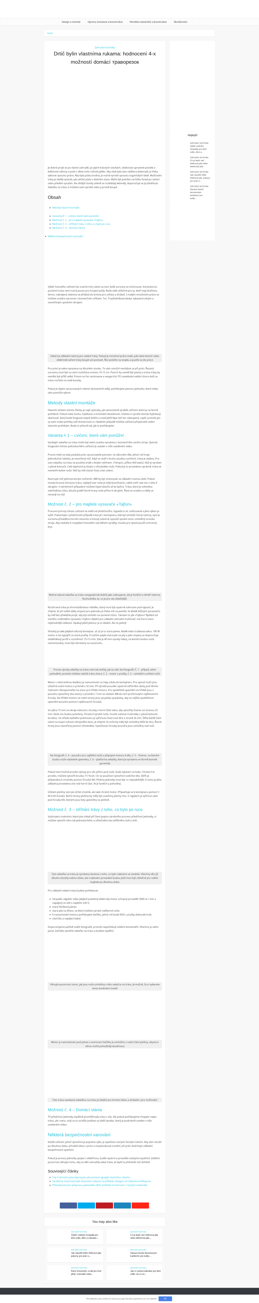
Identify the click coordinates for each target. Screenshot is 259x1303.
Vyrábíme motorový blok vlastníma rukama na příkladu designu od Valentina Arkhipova (101, 1181)
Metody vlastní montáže (65, 207)
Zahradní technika (105, 47)
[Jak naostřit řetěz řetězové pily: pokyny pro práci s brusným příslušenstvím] (181, 176)
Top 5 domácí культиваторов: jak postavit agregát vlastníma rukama (91, 1177)
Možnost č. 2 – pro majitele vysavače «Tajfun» (77, 220)
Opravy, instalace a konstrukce (105, 21)
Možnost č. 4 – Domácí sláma (68, 228)
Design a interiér (71, 21)
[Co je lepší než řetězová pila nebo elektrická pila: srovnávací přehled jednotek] (181, 162)
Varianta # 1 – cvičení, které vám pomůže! (75, 216)
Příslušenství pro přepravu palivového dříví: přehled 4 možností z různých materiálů (99, 1185)
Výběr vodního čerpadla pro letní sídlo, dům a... (198, 149)
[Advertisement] (104, 100)
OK (165, 1299)
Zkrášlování (180, 21)
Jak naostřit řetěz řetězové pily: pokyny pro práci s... (200, 178)
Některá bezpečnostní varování (65, 236)
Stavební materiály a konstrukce (148, 21)
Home (50, 33)
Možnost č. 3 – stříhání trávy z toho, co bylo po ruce (81, 224)
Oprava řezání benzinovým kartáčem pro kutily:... (197, 193)
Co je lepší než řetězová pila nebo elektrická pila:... (199, 163)
